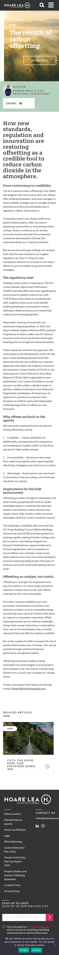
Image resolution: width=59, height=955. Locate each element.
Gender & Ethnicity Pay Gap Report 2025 (15, 861)
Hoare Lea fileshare (15, 829)
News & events (12, 813)
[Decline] (55, 944)
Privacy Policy (12, 891)
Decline (36, 950)
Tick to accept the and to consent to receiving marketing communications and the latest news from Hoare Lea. (28, 931)
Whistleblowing (13, 841)
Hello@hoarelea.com (47, 818)
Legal (7, 835)
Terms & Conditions (38, 926)
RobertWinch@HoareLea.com (29, 688)
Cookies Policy (12, 885)
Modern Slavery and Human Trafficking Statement (15, 875)
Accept (24, 950)
